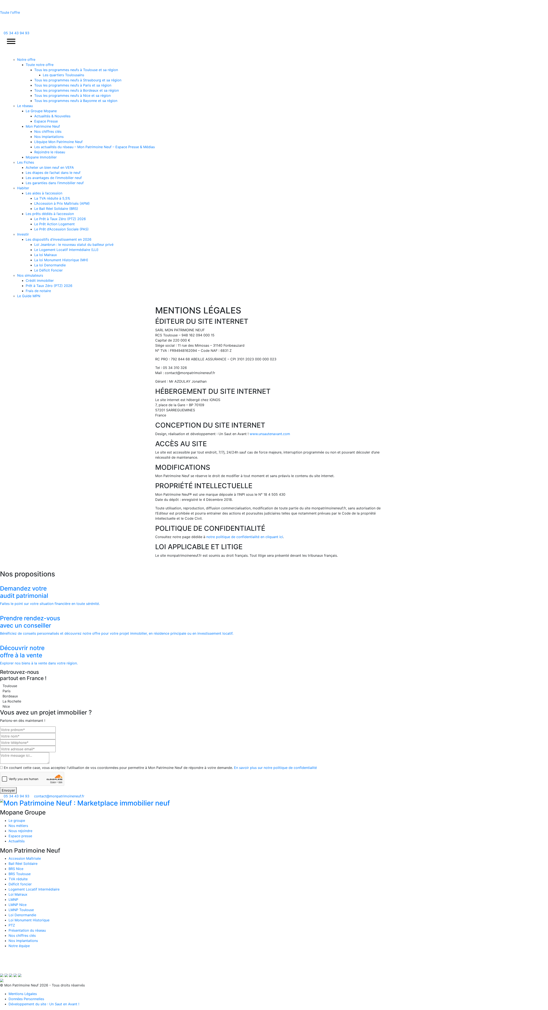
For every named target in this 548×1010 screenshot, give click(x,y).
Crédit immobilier (40, 280)
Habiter (23, 188)
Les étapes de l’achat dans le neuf (53, 172)
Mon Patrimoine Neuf (43, 126)
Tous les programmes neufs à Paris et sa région (72, 85)
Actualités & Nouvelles (52, 116)
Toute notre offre (40, 65)
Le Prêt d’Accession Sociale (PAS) (61, 229)
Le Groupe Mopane (41, 111)
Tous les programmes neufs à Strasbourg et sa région (77, 80)
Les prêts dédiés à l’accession (50, 214)
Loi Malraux (18, 894)
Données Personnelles (26, 999)
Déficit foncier (20, 884)
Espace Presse (46, 121)
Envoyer (8, 790)
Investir (23, 234)
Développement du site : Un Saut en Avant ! (44, 1004)
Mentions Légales (23, 994)
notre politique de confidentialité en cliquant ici (244, 537)
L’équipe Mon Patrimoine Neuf (58, 142)
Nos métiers (18, 826)
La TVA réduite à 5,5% (52, 198)
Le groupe (17, 820)
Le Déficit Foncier (48, 270)
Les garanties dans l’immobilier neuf (55, 183)
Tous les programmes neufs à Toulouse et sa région (76, 70)
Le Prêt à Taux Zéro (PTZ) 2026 (60, 219)
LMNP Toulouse (21, 910)
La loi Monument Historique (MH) (61, 260)
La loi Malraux (45, 255)
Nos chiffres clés (47, 131)
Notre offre (26, 59)
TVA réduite (18, 879)
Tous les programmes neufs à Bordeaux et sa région (76, 90)
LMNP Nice (18, 905)
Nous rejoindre (20, 831)
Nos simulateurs (30, 275)
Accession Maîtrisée (25, 858)
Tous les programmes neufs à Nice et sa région (72, 95)
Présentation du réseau (27, 930)
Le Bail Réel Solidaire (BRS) (56, 208)
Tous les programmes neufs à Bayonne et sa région (75, 100)
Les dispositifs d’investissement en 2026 (58, 239)
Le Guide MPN (28, 296)
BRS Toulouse (20, 874)
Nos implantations (49, 136)
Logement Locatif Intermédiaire (34, 889)
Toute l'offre (10, 12)
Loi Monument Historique (29, 920)
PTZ (12, 925)
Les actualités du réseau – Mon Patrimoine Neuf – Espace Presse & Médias (94, 147)
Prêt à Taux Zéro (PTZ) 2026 (49, 285)
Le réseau (25, 106)
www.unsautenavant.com (270, 434)
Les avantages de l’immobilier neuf (54, 178)
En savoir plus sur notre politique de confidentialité (275, 767)
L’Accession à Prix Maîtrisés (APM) (62, 203)
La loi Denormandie (50, 265)
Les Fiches (25, 162)
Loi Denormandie (22, 915)
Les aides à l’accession (44, 193)
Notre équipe (19, 946)
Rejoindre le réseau (49, 152)
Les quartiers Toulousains (63, 75)
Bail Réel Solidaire (23, 863)
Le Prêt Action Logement (54, 224)
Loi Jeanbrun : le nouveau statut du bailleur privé (73, 244)
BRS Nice (16, 869)
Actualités (17, 841)
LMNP (13, 899)
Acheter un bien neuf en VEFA (50, 167)
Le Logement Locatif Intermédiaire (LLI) (66, 250)
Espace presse (20, 836)
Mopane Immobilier (41, 157)
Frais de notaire (38, 291)
